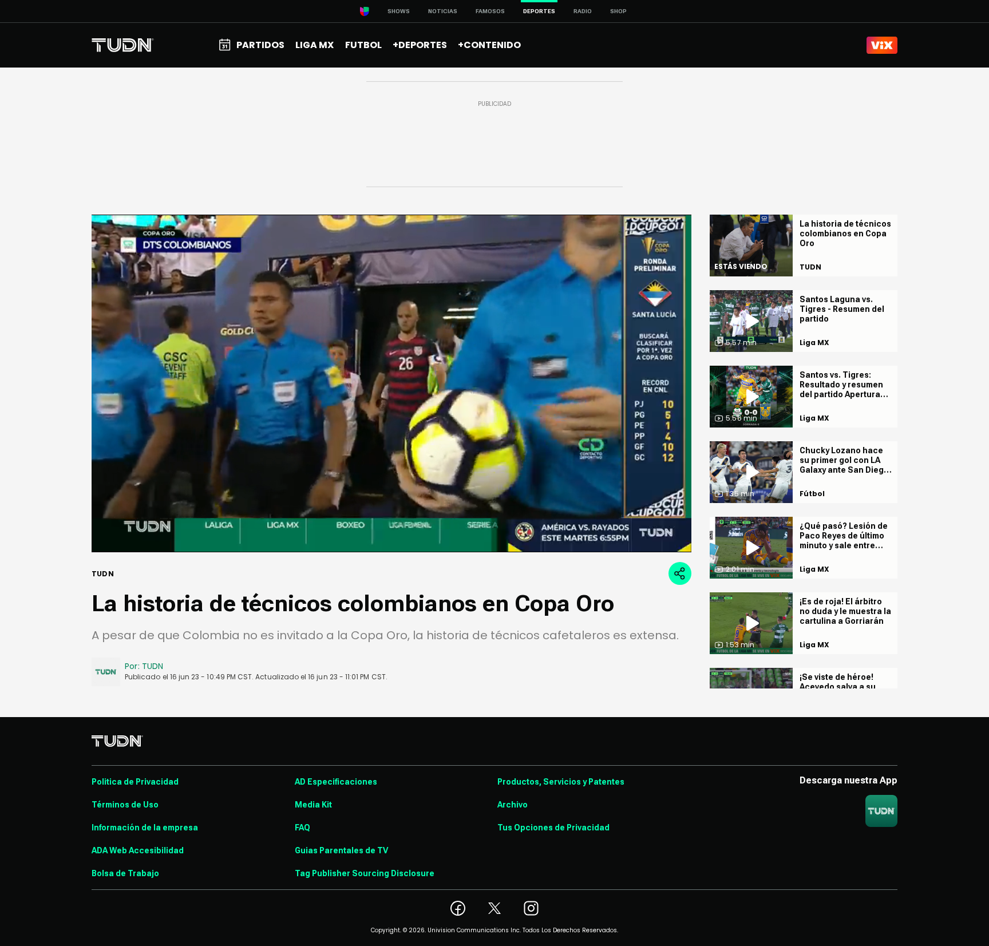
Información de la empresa (145, 827)
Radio (582, 11)
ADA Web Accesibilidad (138, 850)
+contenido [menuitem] (489, 45)
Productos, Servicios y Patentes (560, 781)
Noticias (442, 11)
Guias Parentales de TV (341, 850)
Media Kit (313, 804)
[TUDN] (123, 45)
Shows (398, 11)
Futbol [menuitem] (363, 45)
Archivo (512, 804)
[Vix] (882, 45)
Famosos (490, 11)
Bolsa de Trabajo (125, 873)
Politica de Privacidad (135, 781)
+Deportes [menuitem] (420, 45)
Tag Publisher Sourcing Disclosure (364, 873)
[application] (391, 383)
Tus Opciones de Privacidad (553, 827)
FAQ (302, 827)
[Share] (679, 573)
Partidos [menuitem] (260, 45)
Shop (618, 11)
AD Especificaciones (336, 781)
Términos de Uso (125, 804)
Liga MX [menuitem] (314, 45)
